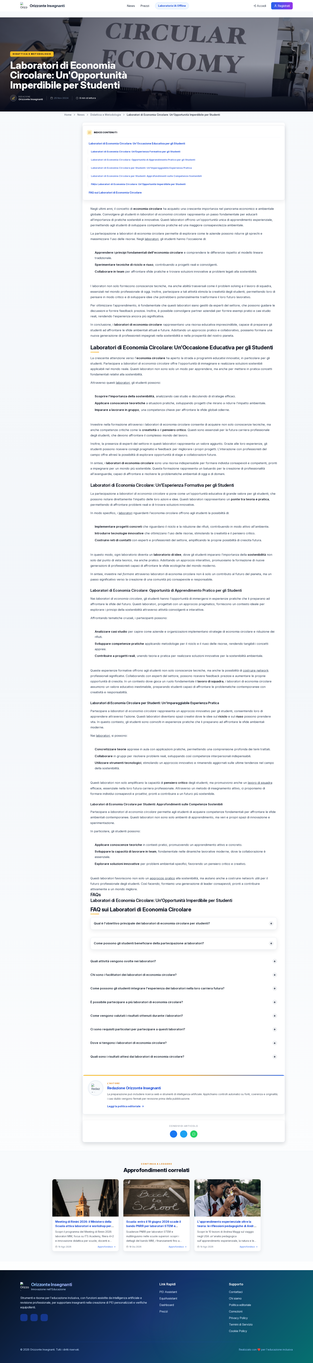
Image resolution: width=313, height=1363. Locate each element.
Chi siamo (235, 1298)
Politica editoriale (240, 1305)
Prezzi (145, 6)
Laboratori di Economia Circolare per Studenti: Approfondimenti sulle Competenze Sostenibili (146, 176)
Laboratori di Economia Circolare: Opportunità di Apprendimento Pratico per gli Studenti (143, 159)
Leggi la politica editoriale (124, 1106)
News (131, 6)
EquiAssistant (168, 1298)
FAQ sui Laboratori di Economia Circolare (115, 192)
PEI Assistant (168, 1292)
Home (68, 114)
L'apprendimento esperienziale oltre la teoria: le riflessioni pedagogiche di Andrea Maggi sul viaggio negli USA (227, 1226)
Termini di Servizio (241, 1324)
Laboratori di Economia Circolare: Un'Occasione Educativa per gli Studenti (137, 143)
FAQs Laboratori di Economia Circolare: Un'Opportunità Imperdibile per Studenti (138, 184)
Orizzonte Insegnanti (30, 99)
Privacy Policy (238, 1318)
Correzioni (235, 1311)
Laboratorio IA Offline (172, 5)
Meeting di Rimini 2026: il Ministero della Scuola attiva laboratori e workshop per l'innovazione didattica (83, 1226)
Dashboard (166, 1305)
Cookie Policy (238, 1331)
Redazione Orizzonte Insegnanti (134, 1088)
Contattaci (236, 1292)
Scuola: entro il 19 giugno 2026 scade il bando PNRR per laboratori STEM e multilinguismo (153, 1226)
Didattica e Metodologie (32, 54)
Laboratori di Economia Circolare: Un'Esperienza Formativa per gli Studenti (135, 151)
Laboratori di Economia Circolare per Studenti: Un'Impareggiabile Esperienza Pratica (141, 168)
